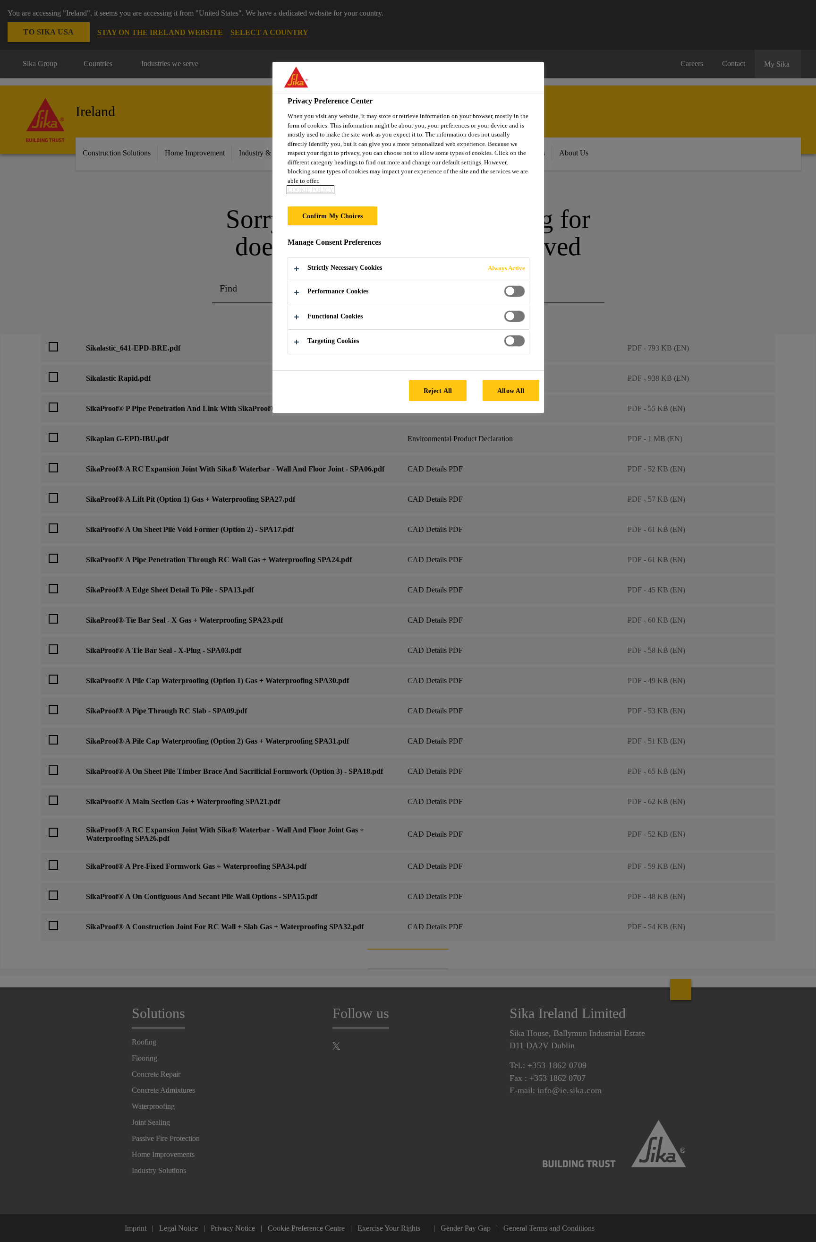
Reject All (438, 390)
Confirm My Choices (332, 216)
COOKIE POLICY (310, 189)
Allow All (510, 390)
